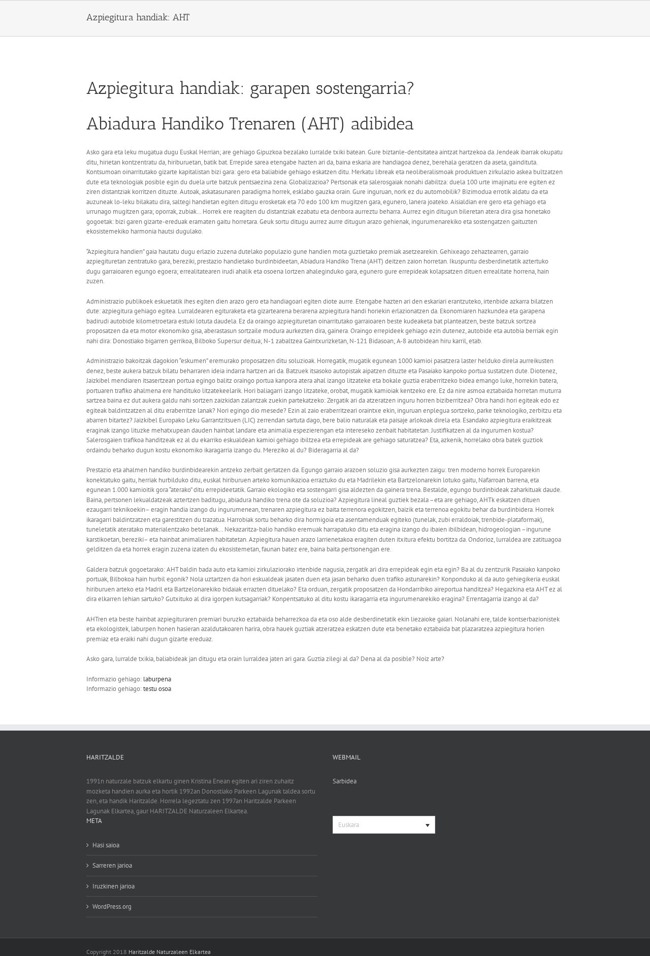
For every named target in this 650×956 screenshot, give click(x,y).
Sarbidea (344, 781)
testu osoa (157, 688)
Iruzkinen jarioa (113, 886)
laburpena (157, 679)
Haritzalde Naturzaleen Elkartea (169, 951)
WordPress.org (112, 906)
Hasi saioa (105, 845)
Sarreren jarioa (112, 865)
